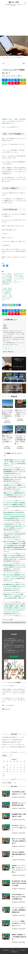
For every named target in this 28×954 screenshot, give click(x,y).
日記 (21, 76)
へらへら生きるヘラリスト (13, 121)
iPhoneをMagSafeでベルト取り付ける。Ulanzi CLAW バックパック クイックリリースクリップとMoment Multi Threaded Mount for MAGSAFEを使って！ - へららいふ (14, 516)
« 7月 (3, 775)
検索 (24, 63)
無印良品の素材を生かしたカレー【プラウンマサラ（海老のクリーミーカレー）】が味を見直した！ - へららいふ (14, 567)
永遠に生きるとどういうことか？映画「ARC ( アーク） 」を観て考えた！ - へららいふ (15, 596)
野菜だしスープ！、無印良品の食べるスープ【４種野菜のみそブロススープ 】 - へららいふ (15, 495)
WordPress (14, 951)
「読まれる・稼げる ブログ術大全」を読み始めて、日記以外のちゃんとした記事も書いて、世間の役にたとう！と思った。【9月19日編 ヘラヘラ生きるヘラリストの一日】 (7, 292)
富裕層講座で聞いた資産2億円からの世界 (11, 742)
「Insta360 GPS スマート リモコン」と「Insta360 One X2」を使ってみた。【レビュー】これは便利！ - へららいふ (14, 526)
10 (3, 767)
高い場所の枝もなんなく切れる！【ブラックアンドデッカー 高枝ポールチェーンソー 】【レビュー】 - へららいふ (15, 586)
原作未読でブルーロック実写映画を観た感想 (12, 739)
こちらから (9, 237)
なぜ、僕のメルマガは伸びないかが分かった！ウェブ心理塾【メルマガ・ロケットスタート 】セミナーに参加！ (19, 277)
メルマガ (9, 127)
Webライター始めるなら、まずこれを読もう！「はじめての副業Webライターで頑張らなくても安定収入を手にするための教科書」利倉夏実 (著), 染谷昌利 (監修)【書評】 (7, 278)
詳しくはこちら (14, 656)
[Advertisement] (14, 21)
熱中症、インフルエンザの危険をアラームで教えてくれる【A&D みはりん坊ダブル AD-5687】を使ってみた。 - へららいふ (14, 557)
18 (7, 769)
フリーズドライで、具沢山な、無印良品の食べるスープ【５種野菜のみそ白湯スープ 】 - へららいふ (14, 504)
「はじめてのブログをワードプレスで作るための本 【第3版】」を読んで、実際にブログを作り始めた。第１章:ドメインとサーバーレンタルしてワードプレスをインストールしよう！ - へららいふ (15, 607)
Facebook (11, 351)
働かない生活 (14, 2)
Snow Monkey (5, 950)
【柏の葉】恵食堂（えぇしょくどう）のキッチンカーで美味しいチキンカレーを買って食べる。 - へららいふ (14, 461)
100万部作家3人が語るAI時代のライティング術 (12, 737)
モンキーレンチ (17, 950)
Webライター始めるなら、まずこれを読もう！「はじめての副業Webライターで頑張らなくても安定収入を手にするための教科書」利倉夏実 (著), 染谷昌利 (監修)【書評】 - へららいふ (14, 545)
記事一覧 (7, 348)
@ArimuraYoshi (6, 123)
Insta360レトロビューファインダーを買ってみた (13, 744)
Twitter (5, 351)
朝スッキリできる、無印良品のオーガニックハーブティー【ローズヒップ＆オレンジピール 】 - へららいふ (14, 576)
